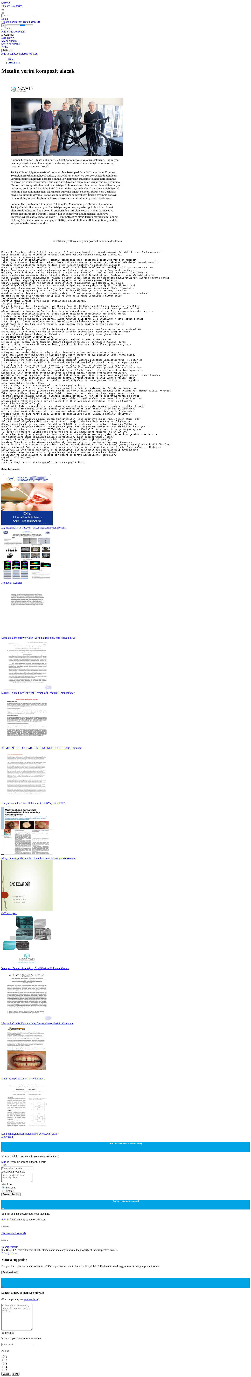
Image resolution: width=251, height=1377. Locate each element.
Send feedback (10, 1272)
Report (5, 1246)
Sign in (5, 1161)
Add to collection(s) (12, 53)
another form (31, 1299)
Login (4, 18)
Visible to (6, 1184)
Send (15, 1374)
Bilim (11, 59)
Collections (19, 31)
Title (3, 1164)
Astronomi (14, 62)
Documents (7, 1233)
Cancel (6, 1374)
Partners (13, 1246)
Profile (5, 47)
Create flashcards (30, 21)
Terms (13, 1253)
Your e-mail (7, 1332)
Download (7, 1136)
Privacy (5, 1253)
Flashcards (7, 31)
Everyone (11, 1187)
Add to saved (30, 53)
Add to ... (7, 50)
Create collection (11, 1194)
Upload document (11, 21)
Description (13, 1171)
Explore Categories (11, 5)
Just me (10, 1190)
